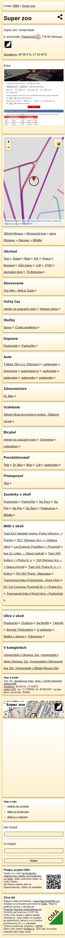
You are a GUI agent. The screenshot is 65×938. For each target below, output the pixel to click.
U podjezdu (44, 629)
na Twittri (8, 879)
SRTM (39, 926)
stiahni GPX (10, 689)
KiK (36, 258)
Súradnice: (11, 54)
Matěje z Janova (14, 636)
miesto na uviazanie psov (20, 308)
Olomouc (24, 240)
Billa (27, 258)
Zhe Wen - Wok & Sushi (19, 290)
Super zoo (28, 5)
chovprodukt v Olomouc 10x (21, 655)
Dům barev (25, 265)
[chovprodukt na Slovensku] (9, 44)
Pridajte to (29, 928)
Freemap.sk (47, 220)
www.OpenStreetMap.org (46, 901)
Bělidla (37, 240)
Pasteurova (48, 508)
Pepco (46, 258)
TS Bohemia (34, 272)
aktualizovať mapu (24, 681)
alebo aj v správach (17, 817)
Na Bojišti (42, 623)
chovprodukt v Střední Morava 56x (37, 668)
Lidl (38, 265)
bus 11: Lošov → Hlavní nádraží (24, 553)
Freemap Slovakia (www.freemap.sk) (23, 909)
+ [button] (8, 141)
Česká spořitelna (26, 327)
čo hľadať (10, 843)
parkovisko (50, 364)
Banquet (9, 265)
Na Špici (44, 501)
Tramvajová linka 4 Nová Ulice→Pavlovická (35, 593)
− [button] (8, 147)
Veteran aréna (49, 308)
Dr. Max (8, 396)
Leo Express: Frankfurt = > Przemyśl (37, 546)
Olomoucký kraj (36, 233)
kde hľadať (11, 827)
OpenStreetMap (29, 220)
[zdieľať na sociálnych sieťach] (60, 17)
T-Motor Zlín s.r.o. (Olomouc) (22, 364)
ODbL (44, 903)
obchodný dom (13, 272)
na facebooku (29, 873)
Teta (6, 258)
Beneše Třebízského (20, 629)
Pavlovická (30, 36)
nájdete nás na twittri (18, 806)
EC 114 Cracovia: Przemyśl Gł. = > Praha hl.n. (33, 586)
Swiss (7, 327)
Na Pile (17, 508)
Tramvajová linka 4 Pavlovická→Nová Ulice (32, 580)
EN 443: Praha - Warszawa (33, 573)
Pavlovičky (28, 345)
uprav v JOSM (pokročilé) (48, 681)
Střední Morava (13, 233)
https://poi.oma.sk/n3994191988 (18, 223)
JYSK (48, 265)
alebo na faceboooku (18, 811)
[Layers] (58, 143)
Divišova (27, 623)
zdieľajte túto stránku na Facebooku (22, 876)
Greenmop (10, 371)
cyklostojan (11, 446)
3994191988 (10, 684)
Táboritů (58, 623)
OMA (16, 5)
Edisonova (35, 636)
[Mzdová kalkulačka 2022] (34, 124)
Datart (17, 258)
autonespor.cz (30, 371)
